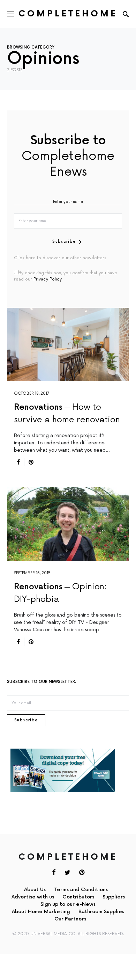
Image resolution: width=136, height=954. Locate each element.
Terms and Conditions (81, 890)
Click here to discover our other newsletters (60, 258)
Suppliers (114, 897)
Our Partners (70, 919)
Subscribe (64, 241)
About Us (35, 890)
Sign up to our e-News (68, 904)
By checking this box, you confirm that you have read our (65, 276)
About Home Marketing (41, 912)
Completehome (68, 14)
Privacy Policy (47, 279)
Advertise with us (33, 897)
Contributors (78, 897)
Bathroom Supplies (101, 912)
